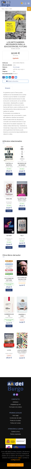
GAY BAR (9, 235)
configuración (15, 460)
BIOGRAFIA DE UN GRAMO (22, 164)
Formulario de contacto (15, 407)
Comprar (9, 174)
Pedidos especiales (15, 434)
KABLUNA (9, 199)
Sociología (16, 67)
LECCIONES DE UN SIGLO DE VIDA (22, 278)
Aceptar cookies (15, 465)
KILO (22, 235)
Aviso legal (15, 415)
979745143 (15, 402)
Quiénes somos (15, 431)
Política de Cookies (15, 423)
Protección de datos (15, 420)
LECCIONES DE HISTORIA (8, 279)
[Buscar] (29, 9)
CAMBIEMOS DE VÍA (9, 315)
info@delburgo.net (15, 404)
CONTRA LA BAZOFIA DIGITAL (9, 164)
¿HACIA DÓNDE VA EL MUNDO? (22, 351)
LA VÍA (9, 350)
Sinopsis (7, 88)
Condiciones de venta (15, 418)
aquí (19, 458)
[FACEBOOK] (14, 394)
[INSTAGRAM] (17, 394)
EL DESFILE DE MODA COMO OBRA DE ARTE (22, 199)
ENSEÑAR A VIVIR (22, 315)
